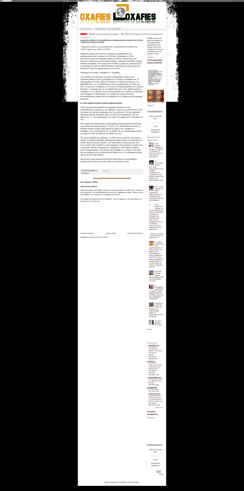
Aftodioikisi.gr (153, 345)
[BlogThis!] (104, 170)
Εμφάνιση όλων (159, 407)
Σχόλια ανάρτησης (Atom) (99, 237)
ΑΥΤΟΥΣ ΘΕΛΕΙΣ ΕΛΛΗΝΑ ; (158, 323)
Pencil (83, 173)
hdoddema (123, 482)
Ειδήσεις (151, 361)
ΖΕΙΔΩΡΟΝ (152, 387)
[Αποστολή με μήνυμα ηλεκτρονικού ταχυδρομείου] (103, 170)
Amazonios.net (154, 394)
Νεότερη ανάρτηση (87, 233)
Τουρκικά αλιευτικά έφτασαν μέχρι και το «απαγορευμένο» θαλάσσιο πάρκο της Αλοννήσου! (155, 399)
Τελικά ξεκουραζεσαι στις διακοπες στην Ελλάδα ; (155, 381)
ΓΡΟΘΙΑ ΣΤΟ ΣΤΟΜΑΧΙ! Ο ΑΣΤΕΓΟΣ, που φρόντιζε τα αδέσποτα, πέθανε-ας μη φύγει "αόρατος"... (124, 34)
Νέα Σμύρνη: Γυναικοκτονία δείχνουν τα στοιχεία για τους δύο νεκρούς (155, 351)
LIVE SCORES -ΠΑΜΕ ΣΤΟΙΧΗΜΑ (108, 29)
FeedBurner (155, 132)
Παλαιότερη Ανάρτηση (135, 233)
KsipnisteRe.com (154, 377)
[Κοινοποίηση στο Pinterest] (108, 170)
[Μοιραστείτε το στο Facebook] (106, 170)
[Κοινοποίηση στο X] (105, 170)
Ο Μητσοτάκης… (154, 389)
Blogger (136, 482)
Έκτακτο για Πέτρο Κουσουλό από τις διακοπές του (156, 236)
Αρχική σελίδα (85, 29)
